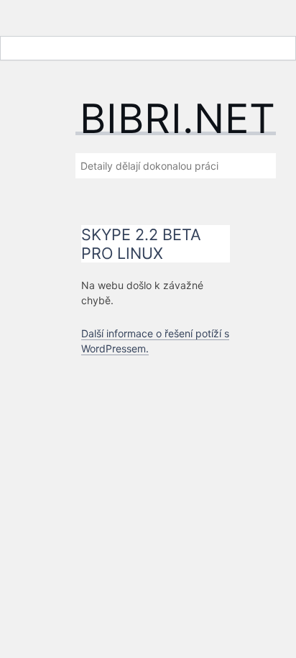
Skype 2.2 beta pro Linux (141, 243)
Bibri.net (178, 118)
